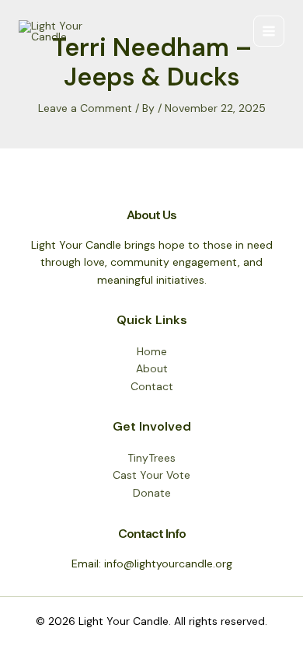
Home (152, 351)
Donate (152, 493)
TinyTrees (151, 458)
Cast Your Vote (151, 475)
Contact (152, 386)
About (152, 368)
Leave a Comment (85, 108)
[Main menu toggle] (268, 31)
